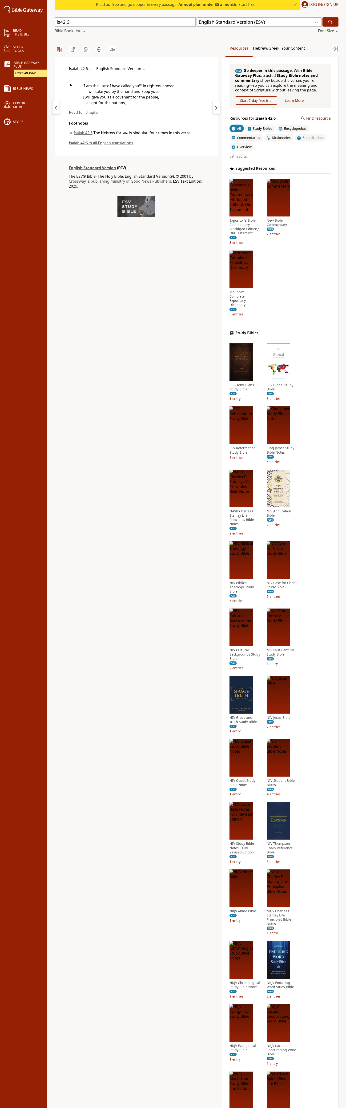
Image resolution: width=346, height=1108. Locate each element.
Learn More (294, 100)
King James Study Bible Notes (280, 450)
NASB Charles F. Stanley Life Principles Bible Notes (241, 517)
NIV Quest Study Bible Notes (242, 782)
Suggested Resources (255, 168)
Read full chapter (84, 112)
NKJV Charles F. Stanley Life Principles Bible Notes (279, 917)
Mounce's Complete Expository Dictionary (237, 298)
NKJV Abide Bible (242, 911)
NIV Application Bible (279, 513)
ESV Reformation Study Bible (242, 450)
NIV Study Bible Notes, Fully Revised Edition (241, 847)
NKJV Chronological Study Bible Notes (244, 985)
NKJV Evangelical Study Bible (242, 1048)
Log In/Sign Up (323, 4)
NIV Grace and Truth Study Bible (243, 719)
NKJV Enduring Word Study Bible (280, 985)
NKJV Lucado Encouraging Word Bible (281, 1050)
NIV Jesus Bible (278, 717)
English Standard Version (92, 167)
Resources (239, 48)
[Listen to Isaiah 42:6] (112, 49)
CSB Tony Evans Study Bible (241, 387)
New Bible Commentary (277, 222)
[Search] (330, 22)
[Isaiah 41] (56, 107)
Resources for (252, 118)
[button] (319, 5)
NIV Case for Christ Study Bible (282, 585)
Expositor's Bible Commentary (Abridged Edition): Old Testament (244, 227)
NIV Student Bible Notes (281, 782)
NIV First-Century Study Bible (280, 652)
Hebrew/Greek (266, 48)
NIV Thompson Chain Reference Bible (280, 847)
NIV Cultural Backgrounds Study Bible (244, 654)
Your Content (293, 48)
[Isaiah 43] (216, 107)
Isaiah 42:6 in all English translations (101, 142)
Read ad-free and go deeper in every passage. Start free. (176, 4)
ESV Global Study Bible (280, 387)
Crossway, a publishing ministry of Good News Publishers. (120, 181)
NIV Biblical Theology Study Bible (241, 587)
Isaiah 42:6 (83, 132)
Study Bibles (246, 332)
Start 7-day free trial (256, 100)
